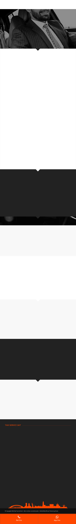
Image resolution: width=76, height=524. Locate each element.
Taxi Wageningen (57, 440)
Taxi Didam (9, 442)
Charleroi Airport (33, 465)
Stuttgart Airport (57, 468)
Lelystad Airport (10, 470)
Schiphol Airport (10, 461)
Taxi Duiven (32, 430)
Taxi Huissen (32, 442)
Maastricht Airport (11, 473)
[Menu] (68, 4)
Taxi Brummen (10, 440)
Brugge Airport (33, 470)
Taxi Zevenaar (56, 447)
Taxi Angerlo (9, 430)
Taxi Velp (55, 437)
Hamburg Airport (57, 465)
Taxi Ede (31, 433)
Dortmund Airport (58, 461)
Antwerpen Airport (34, 461)
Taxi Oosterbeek (34, 447)
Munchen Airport (57, 470)
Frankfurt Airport (57, 473)
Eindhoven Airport (11, 465)
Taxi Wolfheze (56, 445)
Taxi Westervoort (58, 442)
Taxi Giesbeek (33, 440)
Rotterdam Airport (11, 463)
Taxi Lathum (32, 445)
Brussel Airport (33, 463)
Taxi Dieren (9, 445)
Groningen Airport (11, 468)
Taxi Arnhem (9, 433)
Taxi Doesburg (10, 447)
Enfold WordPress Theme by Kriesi (49, 511)
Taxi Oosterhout (57, 430)
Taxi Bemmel (9, 437)
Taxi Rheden (56, 435)
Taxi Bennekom (10, 435)
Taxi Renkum (56, 433)
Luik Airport (32, 468)
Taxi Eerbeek (32, 435)
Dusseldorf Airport (58, 463)
